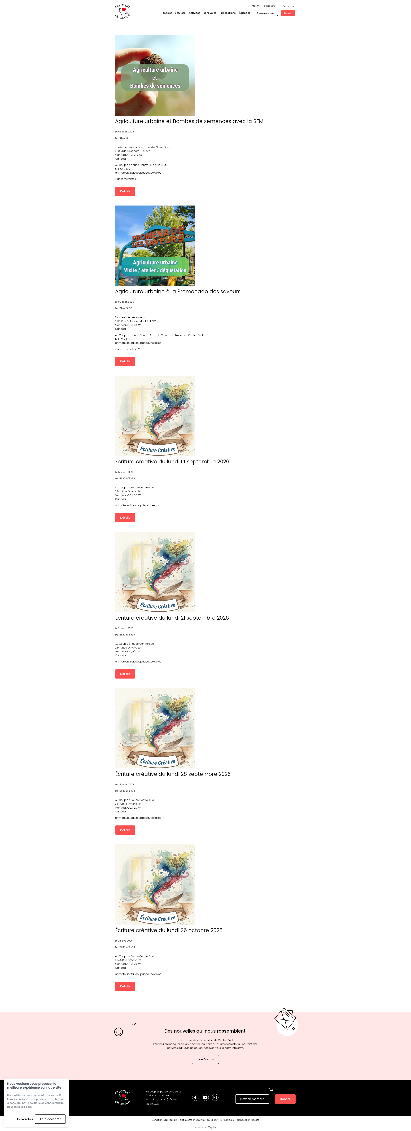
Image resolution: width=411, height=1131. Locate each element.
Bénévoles (209, 13)
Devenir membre (265, 13)
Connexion (288, 6)
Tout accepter (50, 1119)
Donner (288, 13)
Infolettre (255, 6)
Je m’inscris (205, 1059)
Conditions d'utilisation (164, 1120)
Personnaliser (25, 1119)
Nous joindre (269, 6)
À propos (244, 13)
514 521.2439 (152, 1104)
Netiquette (186, 1120)
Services (180, 13)
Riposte (255, 1120)
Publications (228, 13)
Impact (167, 13)
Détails (125, 191)
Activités (194, 13)
